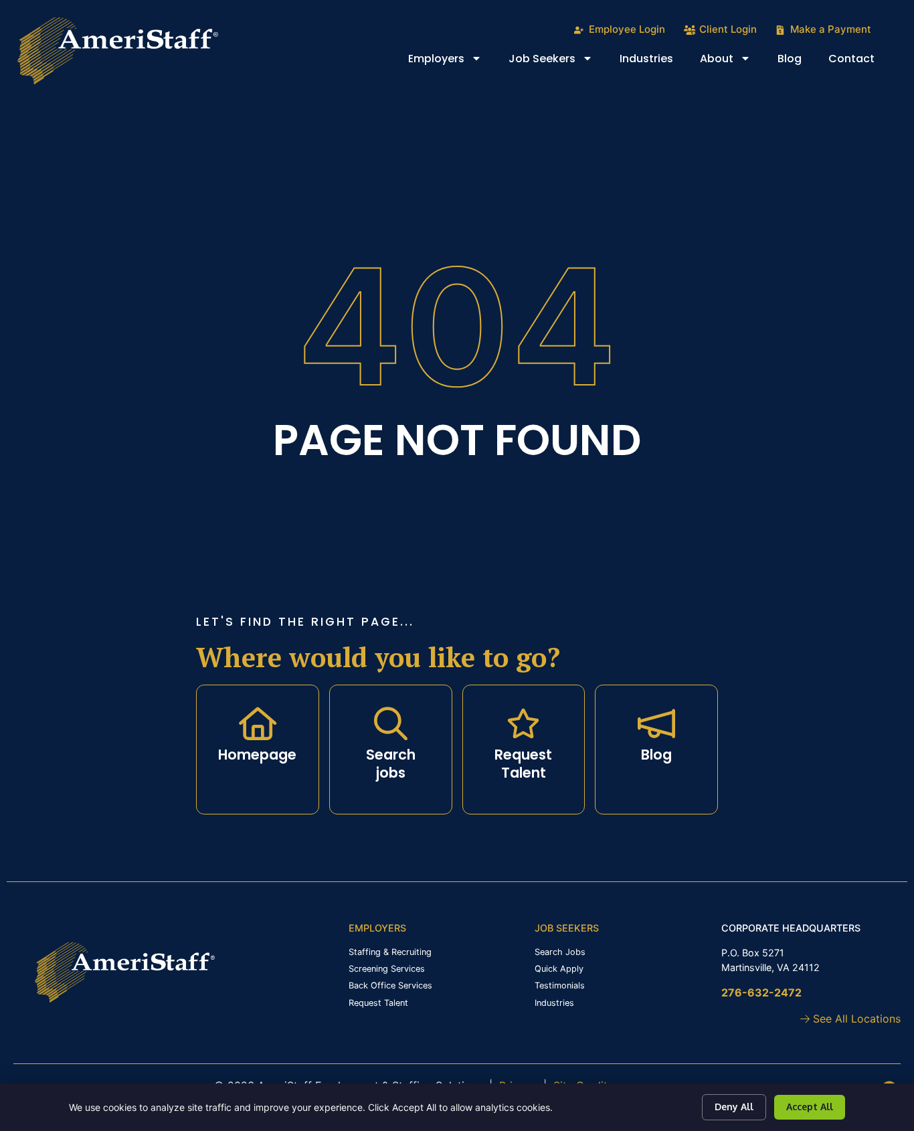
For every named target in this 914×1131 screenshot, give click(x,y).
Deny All (734, 1106)
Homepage (257, 754)
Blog (796, 61)
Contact (858, 61)
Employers (451, 61)
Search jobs (391, 763)
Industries (653, 61)
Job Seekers (557, 61)
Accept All (809, 1106)
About (732, 61)
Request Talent (523, 763)
